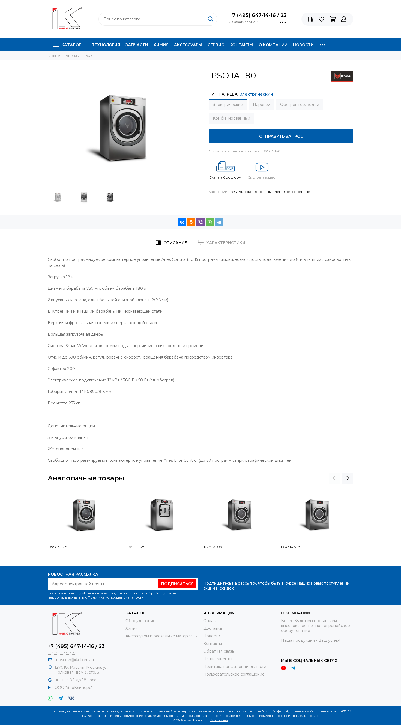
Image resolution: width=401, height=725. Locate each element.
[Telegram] (219, 222)
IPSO (233, 192)
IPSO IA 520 (290, 547)
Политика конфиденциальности (115, 597)
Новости (303, 44)
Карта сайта (219, 720)
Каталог (71, 44)
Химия (161, 44)
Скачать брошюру (225, 177)
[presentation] (334, 478)
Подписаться (177, 583)
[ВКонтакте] (182, 222)
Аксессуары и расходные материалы (161, 636)
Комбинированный (231, 118)
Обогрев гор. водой (299, 104)
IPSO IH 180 (134, 547)
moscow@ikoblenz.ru (75, 659)
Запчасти (136, 44)
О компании (273, 44)
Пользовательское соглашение (234, 674)
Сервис (216, 44)
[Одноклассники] (191, 222)
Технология (106, 44)
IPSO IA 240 (57, 547)
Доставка (212, 628)
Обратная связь (218, 651)
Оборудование (140, 620)
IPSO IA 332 (212, 547)
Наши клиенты (217, 658)
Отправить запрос (281, 136)
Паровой (261, 104)
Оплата (210, 620)
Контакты (241, 44)
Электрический (228, 104)
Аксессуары (188, 44)
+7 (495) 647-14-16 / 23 (257, 15)
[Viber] (200, 222)
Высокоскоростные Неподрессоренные (274, 192)
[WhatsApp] (210, 222)
